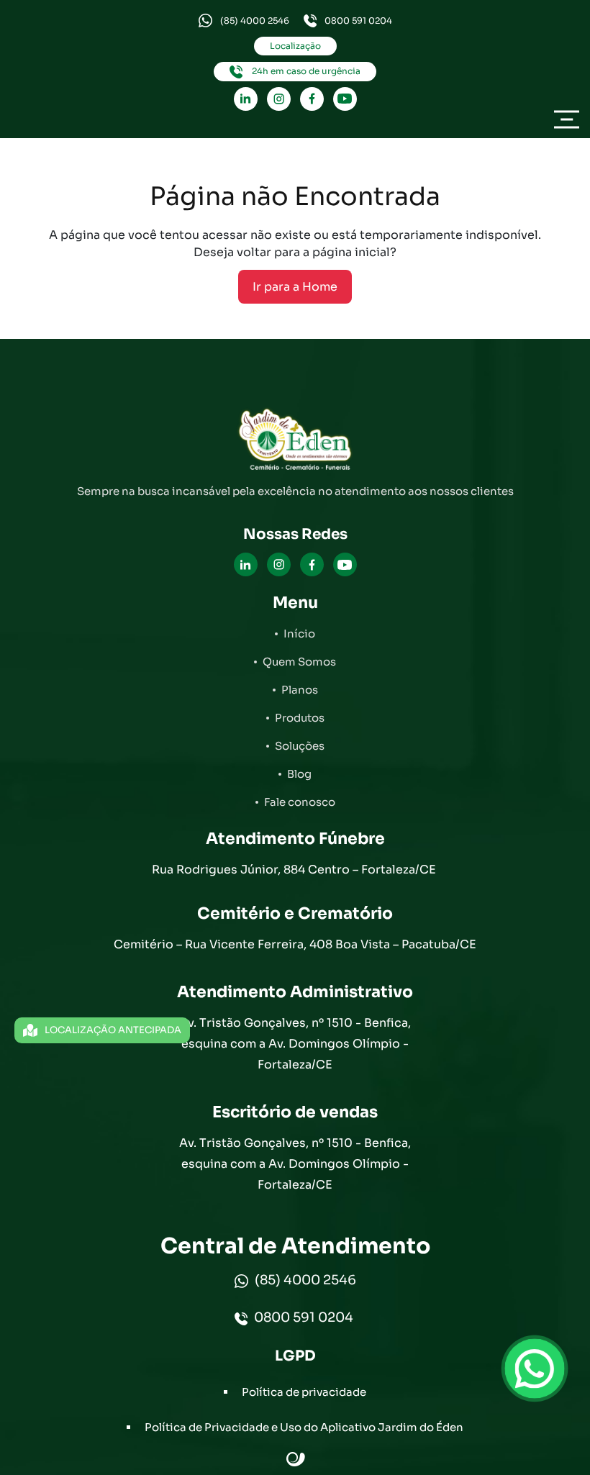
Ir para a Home (295, 286)
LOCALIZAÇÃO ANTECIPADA (113, 1030)
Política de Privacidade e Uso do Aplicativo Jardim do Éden (304, 1427)
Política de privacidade (304, 1392)
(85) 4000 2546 (254, 20)
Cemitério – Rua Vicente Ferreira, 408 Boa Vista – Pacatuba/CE (295, 944)
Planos (299, 689)
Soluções (299, 746)
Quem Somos (299, 661)
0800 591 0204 (358, 20)
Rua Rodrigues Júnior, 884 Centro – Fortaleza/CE (295, 869)
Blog (299, 774)
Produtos (299, 718)
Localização (295, 45)
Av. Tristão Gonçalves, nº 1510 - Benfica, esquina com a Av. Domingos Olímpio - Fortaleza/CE (295, 1043)
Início (299, 633)
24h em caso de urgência (305, 70)
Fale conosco (299, 802)
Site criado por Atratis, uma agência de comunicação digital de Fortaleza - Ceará (296, 1460)
